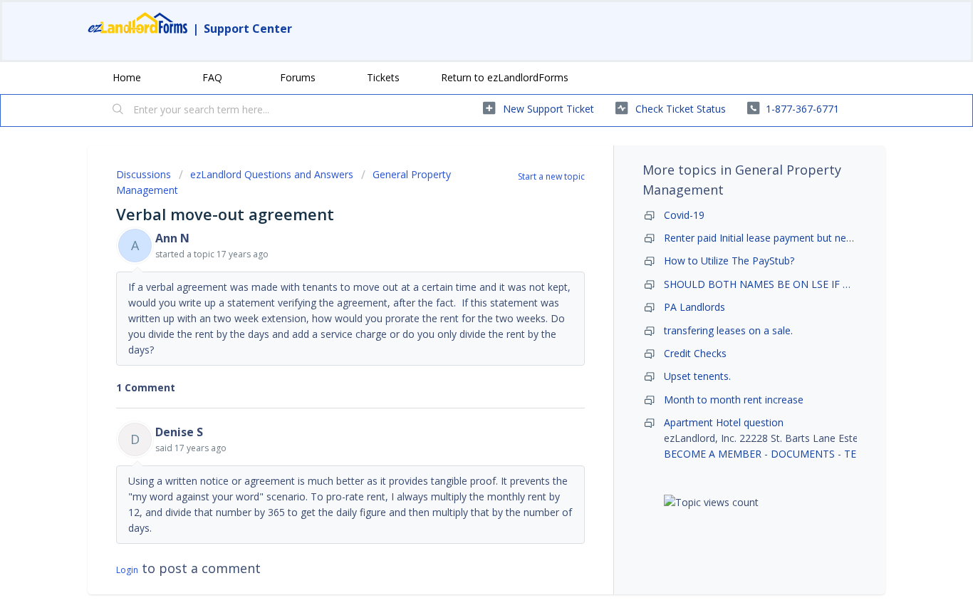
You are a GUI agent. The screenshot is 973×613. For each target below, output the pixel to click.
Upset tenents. (697, 376)
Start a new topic (551, 176)
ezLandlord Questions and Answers (271, 174)
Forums (298, 77)
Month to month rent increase (733, 399)
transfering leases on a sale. (728, 330)
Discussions (143, 174)
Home (127, 77)
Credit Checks (695, 353)
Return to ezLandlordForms (504, 77)
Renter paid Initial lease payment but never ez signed (785, 237)
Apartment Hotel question (724, 422)
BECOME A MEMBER (712, 453)
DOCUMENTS (803, 453)
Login (127, 570)
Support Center (248, 28)
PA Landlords (694, 307)
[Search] (118, 110)
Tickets (383, 77)
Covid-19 (684, 215)
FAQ (212, 77)
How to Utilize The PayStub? (729, 260)
